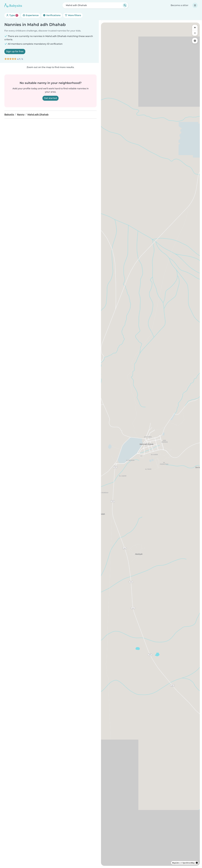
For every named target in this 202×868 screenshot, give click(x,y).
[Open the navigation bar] (195, 5)
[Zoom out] (195, 33)
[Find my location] (195, 40)
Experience (32, 15)
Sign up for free (14, 51)
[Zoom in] (195, 27)
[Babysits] (13, 5)
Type (13, 15)
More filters (74, 15)
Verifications (53, 15)
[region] (150, 444)
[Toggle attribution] (196, 862)
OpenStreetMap (188, 863)
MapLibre (175, 863)
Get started (50, 98)
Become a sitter (179, 5)
